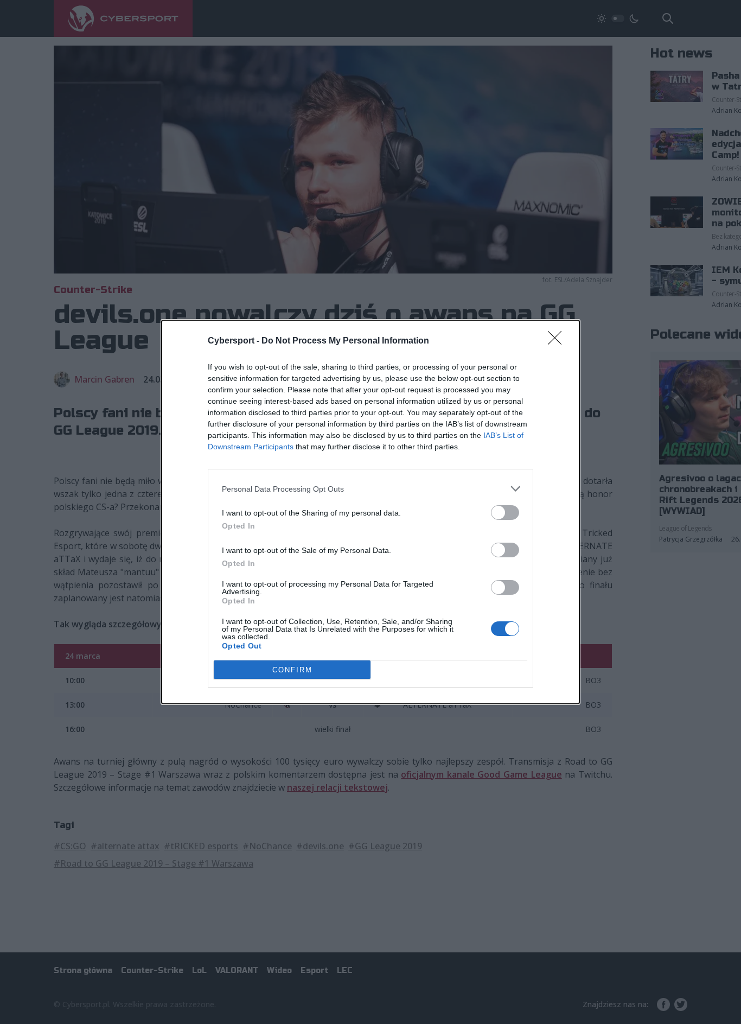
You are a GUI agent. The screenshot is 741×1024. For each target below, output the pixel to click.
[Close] (558, 341)
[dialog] (370, 512)
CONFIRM (292, 670)
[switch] (505, 512)
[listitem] (370, 488)
